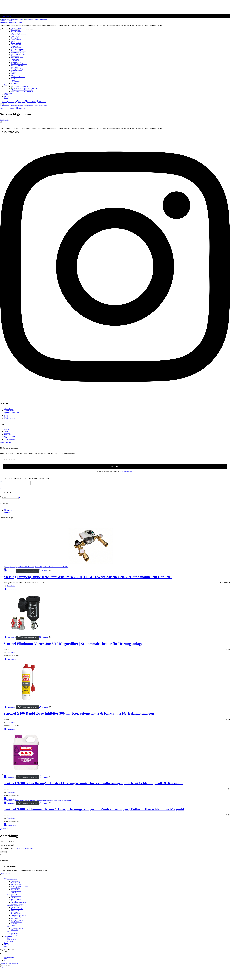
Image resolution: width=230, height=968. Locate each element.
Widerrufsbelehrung (9, 436)
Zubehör (13, 892)
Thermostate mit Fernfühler (18, 902)
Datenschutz (7, 434)
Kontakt (6, 98)
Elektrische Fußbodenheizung (19, 886)
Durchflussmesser (16, 891)
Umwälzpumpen (15, 933)
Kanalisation (14, 923)
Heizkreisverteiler (16, 883)
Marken (6, 94)
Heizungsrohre (15, 889)
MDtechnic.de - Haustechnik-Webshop (11, 22)
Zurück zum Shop (5, 873)
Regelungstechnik (16, 43)
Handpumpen (15, 935)
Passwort (6, 845)
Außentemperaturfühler (17, 904)
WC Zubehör (14, 930)
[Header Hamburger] (2, 104)
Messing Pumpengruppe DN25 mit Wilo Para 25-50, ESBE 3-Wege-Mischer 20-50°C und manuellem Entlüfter (88, 577)
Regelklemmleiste (16, 899)
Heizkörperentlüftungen (17, 920)
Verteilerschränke (16, 884)
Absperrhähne (15, 918)
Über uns (6, 96)
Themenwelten (8, 93)
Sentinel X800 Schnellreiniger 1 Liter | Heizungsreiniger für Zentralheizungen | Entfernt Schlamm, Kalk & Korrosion (93, 783)
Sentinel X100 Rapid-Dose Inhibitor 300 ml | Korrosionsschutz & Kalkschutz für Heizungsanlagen (79, 713)
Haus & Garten (8, 417)
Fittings (13, 925)
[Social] (115, 398)
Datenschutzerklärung (127, 471)
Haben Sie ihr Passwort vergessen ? (22, 848)
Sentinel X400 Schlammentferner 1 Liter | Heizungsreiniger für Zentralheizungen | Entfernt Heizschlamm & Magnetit (94, 809)
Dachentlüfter (15, 912)
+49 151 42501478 (5, 16)
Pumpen (13, 80)
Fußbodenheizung (16, 28)
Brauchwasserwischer (17, 909)
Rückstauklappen (16, 913)
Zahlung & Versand (9, 439)
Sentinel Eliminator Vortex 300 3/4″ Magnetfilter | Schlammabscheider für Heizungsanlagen (74, 644)
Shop (5, 85)
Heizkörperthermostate (17, 901)
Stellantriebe (14, 897)
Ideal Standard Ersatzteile (18, 928)
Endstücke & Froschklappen (19, 915)
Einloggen (3, 851)
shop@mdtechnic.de (6, 20)
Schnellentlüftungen (16, 922)
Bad (12, 75)
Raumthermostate (16, 896)
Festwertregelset (15, 881)
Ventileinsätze (15, 910)
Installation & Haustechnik (18, 54)
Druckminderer (15, 907)
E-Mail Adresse (8, 842)
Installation (7, 512)
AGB (5, 438)
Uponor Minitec (15, 888)
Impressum (7, 433)
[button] (20, 102)
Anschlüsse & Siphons (17, 917)
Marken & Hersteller (9, 418)
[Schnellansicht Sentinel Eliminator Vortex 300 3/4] (50, 637)
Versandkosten (11, 586)
